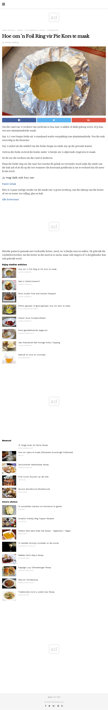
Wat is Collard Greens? (29, 281)
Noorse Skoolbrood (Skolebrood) (34, 489)
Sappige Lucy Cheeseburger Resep (34, 567)
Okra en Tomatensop (28, 580)
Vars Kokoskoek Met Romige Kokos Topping (39, 342)
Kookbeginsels (52, 30)
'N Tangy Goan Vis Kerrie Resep (33, 445)
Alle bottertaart (10, 199)
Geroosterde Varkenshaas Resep (33, 464)
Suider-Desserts (8, 30)
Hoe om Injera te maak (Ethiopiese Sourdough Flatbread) (45, 452)
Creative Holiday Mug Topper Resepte (36, 518)
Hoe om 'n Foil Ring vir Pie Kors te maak (37, 269)
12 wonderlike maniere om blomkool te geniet (40, 506)
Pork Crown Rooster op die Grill (33, 477)
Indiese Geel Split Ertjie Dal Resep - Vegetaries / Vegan (44, 531)
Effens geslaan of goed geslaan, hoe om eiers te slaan (44, 306)
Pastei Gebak (9, 184)
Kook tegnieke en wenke (35, 30)
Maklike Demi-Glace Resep (30, 555)
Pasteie (20, 30)
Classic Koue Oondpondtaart (32, 318)
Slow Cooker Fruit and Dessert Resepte (37, 293)
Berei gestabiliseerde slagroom (33, 330)
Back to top (54, 697)
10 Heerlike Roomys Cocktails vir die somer (38, 543)
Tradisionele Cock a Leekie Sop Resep (36, 592)
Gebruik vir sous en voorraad (31, 355)
